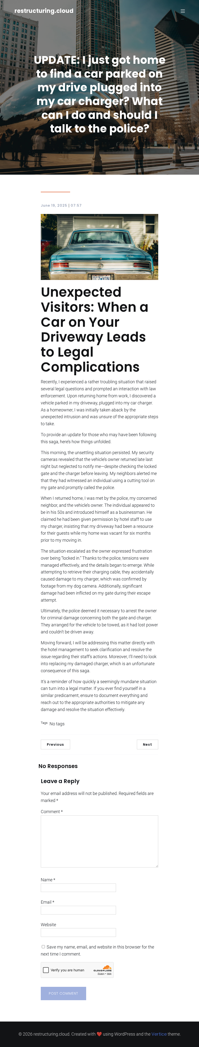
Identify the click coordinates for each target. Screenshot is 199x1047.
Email (47, 902)
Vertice (159, 1034)
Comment (52, 811)
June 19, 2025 (54, 205)
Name (48, 879)
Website (48, 924)
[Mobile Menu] (183, 11)
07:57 (76, 205)
